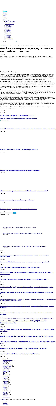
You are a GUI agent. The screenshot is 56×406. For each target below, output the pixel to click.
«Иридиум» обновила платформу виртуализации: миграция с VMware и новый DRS (22, 233)
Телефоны (7, 36)
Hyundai (28, 318)
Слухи (6, 33)
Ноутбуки (7, 29)
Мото (4, 373)
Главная (2, 45)
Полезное (5, 383)
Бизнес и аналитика (10, 21)
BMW (10, 318)
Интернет (5, 14)
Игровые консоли (9, 24)
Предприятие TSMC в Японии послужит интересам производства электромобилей (24, 262)
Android (2, 318)
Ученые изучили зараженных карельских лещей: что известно (18, 209)
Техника (5, 393)
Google (19, 318)
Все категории (6, 20)
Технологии (8, 37)
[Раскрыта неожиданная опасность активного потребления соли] (13, 146)
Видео (20, 320)
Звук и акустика (9, 22)
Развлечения (8, 32)
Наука (4, 16)
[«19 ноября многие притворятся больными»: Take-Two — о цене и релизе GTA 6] (13, 188)
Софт (4, 19)
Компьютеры (8, 25)
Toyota (6, 320)
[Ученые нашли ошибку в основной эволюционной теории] (1, 197)
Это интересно (8, 38)
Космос (4, 372)
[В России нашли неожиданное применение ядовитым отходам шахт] (13, 167)
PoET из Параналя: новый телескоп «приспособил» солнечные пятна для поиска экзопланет (27, 128)
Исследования (6, 368)
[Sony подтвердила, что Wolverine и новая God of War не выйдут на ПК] (10, 226)
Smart (47, 318)
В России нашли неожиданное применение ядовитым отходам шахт (20, 170)
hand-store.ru (3, 399)
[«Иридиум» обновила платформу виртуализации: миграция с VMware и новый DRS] (4, 232)
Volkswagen (13, 320)
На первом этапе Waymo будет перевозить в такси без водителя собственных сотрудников (26, 287)
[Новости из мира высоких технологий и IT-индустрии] (10, 4)
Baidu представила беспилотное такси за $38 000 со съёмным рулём (20, 267)
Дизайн (4, 362)
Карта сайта (5, 404)
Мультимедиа (8, 26)
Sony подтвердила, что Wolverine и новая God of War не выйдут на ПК (19, 227)
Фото (4, 395)
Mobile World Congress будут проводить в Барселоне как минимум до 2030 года (23, 348)
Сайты (4, 387)
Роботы (4, 17)
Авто (4, 10)
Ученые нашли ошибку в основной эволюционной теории (17, 200)
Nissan (42, 318)
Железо (4, 12)
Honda (23, 318)
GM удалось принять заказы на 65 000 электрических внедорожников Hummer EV (24, 279)
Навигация (8, 27)
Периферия (8, 30)
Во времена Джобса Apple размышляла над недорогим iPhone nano (20, 353)
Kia (32, 318)
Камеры (4, 15)
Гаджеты (5, 11)
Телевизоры (8, 35)
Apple (6, 318)
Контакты (5, 403)
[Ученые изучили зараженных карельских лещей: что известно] (1, 206)
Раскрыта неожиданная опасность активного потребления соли (19, 149)
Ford (15, 318)
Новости (5, 378)
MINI (37, 318)
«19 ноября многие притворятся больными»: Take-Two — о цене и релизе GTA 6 (24, 191)
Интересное (28, 320)
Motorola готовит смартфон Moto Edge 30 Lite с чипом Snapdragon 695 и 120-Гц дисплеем (26, 336)
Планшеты (7, 31)
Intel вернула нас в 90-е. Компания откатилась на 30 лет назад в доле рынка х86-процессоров (24, 246)
